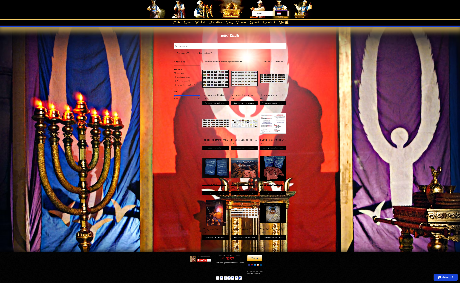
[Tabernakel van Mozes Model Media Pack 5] (244, 78)
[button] (287, 22)
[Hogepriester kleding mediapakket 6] (215, 78)
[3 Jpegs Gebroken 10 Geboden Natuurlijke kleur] (244, 168)
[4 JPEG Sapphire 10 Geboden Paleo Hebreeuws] (215, 168)
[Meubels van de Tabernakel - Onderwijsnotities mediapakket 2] (244, 123)
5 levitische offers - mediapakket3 (215, 139)
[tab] (183, 53)
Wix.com (240, 262)
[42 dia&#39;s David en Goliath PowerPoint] (244, 213)
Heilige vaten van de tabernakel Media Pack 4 (273, 95)
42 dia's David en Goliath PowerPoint (244, 229)
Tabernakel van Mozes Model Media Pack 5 (244, 95)
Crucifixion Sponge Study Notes (273, 229)
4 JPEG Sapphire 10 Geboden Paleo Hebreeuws (215, 184)
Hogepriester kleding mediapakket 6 (215, 95)
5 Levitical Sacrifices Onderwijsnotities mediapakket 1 (273, 139)
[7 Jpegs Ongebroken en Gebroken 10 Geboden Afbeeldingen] (273, 168)
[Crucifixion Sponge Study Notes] (273, 213)
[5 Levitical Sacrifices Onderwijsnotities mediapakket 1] (273, 123)
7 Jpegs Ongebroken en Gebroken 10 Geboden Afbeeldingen (273, 184)
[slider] (175, 96)
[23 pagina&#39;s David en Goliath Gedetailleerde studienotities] (215, 213)
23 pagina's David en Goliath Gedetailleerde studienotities (215, 229)
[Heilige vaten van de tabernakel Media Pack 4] (273, 78)
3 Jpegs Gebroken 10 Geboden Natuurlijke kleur (244, 184)
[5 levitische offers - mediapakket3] (215, 123)
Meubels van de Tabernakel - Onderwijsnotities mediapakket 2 (244, 139)
